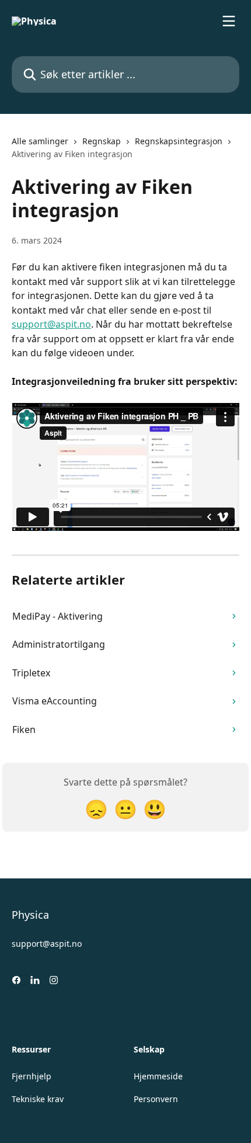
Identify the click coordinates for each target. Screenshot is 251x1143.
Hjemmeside (158, 1076)
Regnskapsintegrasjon (178, 141)
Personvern (156, 1098)
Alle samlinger (40, 141)
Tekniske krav (38, 1098)
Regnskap (101, 141)
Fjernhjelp (31, 1076)
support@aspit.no (51, 324)
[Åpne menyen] (228, 21)
